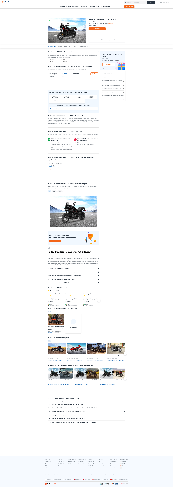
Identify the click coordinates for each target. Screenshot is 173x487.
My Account (167, 2)
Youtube (124, 467)
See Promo (94, 73)
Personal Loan (61, 465)
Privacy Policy (97, 474)
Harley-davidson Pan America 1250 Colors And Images (112, 81)
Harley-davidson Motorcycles (108, 92)
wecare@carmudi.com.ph (122, 474)
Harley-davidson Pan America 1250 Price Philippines (110, 76)
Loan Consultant (81, 463)
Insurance (62, 6)
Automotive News (94, 308)
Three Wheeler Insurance (50, 469)
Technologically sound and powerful (93, 294)
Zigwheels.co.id (57, 479)
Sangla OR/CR (61, 463)
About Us (75, 474)
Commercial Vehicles (103, 467)
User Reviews (112, 469)
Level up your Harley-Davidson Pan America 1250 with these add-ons (56, 328)
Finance (68, 6)
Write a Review (113, 467)
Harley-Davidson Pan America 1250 (53, 380)
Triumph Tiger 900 (121, 379)
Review (75, 46)
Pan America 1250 (52, 46)
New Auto (98, 6)
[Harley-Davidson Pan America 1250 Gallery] (50, 20)
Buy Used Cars (91, 461)
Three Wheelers (102, 465)
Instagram (124, 465)
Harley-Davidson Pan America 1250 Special (53, 74)
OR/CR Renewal (71, 461)
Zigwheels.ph (78, 479)
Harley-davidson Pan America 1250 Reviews (111, 88)
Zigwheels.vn (114, 479)
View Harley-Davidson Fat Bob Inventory (95, 360)
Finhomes (60, 467)
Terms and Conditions (88, 474)
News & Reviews (106, 6)
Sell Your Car (91, 465)
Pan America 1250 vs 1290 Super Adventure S (58, 384)
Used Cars (92, 6)
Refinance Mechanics (112, 474)
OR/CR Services (75, 6)
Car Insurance (48, 461)
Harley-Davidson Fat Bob (93, 355)
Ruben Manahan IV (51, 332)
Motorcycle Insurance (83, 46)
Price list (60, 46)
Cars (99, 461)
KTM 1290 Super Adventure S (69, 380)
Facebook (124, 461)
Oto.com (49, 479)
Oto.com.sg (106, 479)
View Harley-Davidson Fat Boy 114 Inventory (115, 360)
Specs (70, 46)
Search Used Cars (92, 463)
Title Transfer (71, 463)
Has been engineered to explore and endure (60, 294)
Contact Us (81, 474)
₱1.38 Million (55, 97)
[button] (84, 30)
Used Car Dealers (91, 467)
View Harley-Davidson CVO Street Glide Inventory (75, 361)
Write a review (55, 241)
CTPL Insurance (48, 465)
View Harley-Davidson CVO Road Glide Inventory (55, 361)
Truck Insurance (48, 463)
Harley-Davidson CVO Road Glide (55, 355)
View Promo (97, 28)
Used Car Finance (61, 461)
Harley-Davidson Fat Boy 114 (113, 355)
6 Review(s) (93, 21)
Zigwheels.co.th (124, 479)
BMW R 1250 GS (95, 379)
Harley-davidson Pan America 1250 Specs (111, 85)
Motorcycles (101, 463)
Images (65, 46)
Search (151, 2)
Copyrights (104, 474)
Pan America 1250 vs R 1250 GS (81, 384)
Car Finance (112, 465)
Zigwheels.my (97, 479)
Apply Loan (110, 23)
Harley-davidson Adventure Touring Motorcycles (112, 95)
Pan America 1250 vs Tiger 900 (107, 384)
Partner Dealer (81, 461)
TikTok (123, 463)
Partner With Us (84, 6)
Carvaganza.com (68, 479)
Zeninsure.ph (87, 479)
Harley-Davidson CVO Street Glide (75, 355)
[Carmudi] (5, 2)
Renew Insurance (129, 6)
